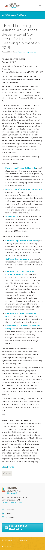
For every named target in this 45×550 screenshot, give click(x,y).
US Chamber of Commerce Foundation (23, 189)
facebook (9, 510)
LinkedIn (9, 513)
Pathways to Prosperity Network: (20, 168)
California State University (17, 259)
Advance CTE (11, 216)
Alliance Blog (18, 15)
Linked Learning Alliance (25, 52)
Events (10, 467)
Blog (4, 467)
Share (8, 473)
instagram (10, 517)
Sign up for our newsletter (18, 527)
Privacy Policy (7, 546)
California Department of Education (21, 240)
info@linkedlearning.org (12, 502)
